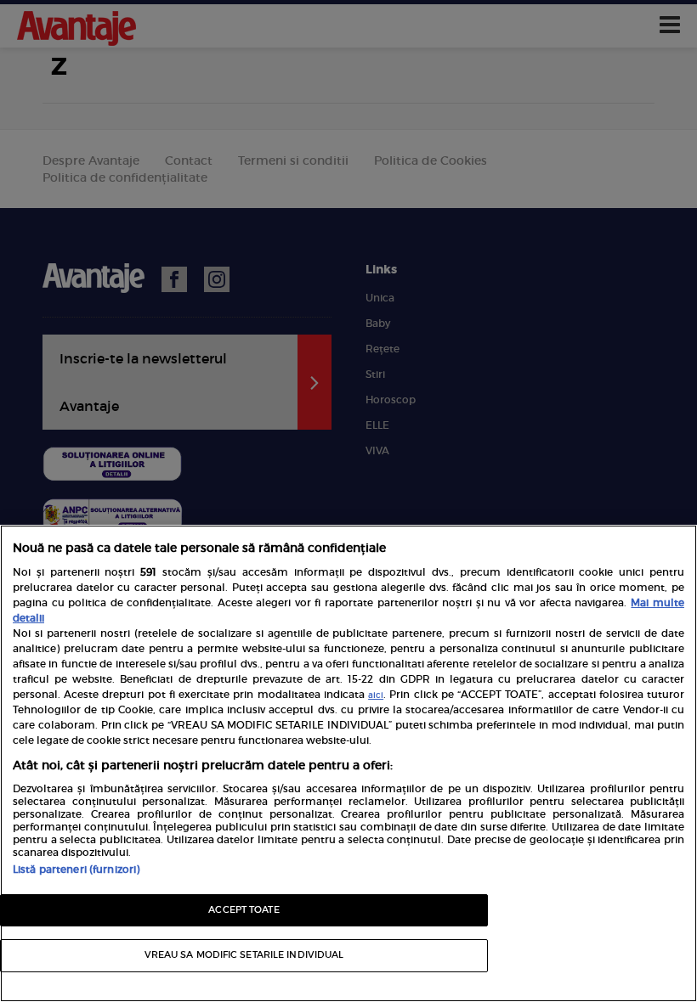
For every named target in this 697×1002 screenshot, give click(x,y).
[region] (348, 763)
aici (375, 695)
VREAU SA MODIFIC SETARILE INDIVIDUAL (244, 954)
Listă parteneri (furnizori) (76, 869)
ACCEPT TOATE (243, 909)
